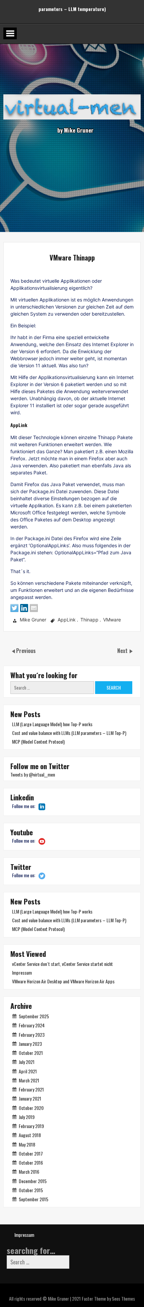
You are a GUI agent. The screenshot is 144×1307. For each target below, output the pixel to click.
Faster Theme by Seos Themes (108, 1298)
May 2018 (27, 1144)
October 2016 (31, 1162)
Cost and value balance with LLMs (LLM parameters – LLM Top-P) (69, 732)
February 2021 (31, 1089)
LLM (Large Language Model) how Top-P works (52, 724)
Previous (26, 651)
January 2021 (30, 1098)
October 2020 (31, 1107)
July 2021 (26, 1061)
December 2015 (33, 1180)
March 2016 (29, 1171)
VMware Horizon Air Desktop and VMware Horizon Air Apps (63, 981)
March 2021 (29, 1080)
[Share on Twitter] (14, 608)
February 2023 (32, 1034)
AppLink (67, 620)
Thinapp (89, 620)
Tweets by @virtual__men (32, 774)
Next (123, 651)
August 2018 (30, 1134)
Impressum (22, 972)
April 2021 (28, 1071)
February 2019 (31, 1125)
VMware (112, 620)
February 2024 (32, 1025)
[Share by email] (34, 608)
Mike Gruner (33, 620)
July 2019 (26, 1116)
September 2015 (33, 1199)
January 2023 (30, 1043)
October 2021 (31, 1052)
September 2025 (34, 1016)
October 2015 (31, 1190)
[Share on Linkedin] (24, 608)
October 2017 (31, 1153)
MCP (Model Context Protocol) (38, 741)
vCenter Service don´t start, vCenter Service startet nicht (62, 963)
